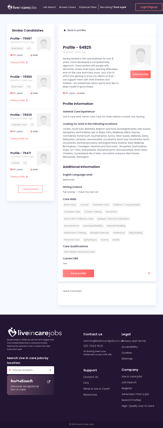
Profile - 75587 (21, 38)
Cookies (127, 353)
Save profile (140, 74)
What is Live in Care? (96, 389)
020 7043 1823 (93, 346)
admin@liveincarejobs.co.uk (103, 340)
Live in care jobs (132, 376)
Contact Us (90, 377)
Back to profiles (76, 30)
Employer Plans (88, 7)
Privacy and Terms (134, 341)
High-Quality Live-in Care (138, 406)
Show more (30, 189)
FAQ (86, 383)
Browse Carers (67, 7)
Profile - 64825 (77, 47)
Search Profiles (131, 400)
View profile (18, 62)
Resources (90, 394)
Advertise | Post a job (135, 394)
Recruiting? (113, 7)
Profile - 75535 (21, 115)
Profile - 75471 (20, 153)
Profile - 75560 (21, 77)
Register (127, 388)
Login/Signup (148, 7)
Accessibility (130, 347)
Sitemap (127, 358)
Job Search (49, 7)
